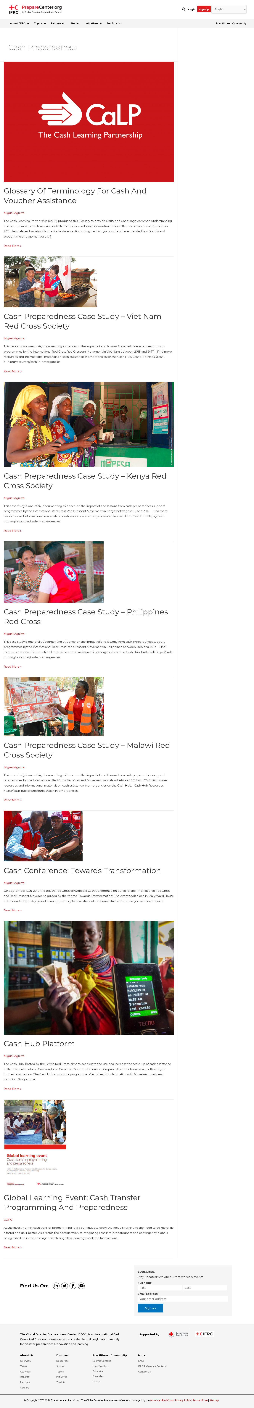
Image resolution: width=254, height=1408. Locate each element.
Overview (25, 1360)
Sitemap (214, 1400)
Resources (58, 23)
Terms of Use (200, 1400)
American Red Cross (162, 1400)
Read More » (13, 246)
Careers (24, 1387)
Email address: (148, 1294)
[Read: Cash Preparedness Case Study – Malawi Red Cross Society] (54, 706)
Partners (25, 1382)
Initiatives (92, 23)
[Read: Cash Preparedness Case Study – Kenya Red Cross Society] (89, 424)
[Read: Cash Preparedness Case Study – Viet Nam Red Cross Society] (50, 281)
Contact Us (144, 1371)
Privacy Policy (183, 1400)
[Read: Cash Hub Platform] (89, 977)
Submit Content (102, 1360)
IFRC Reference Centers (152, 1366)
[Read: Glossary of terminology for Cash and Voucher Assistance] (89, 121)
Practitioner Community (231, 23)
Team (23, 1366)
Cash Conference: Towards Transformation (82, 870)
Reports (24, 1376)
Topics (38, 23)
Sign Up (204, 9)
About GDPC (17, 23)
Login (191, 9)
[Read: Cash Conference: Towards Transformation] (43, 836)
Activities (25, 1371)
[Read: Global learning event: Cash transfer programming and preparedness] (35, 1144)
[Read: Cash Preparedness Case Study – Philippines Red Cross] (54, 572)
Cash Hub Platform (39, 1043)
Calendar (98, 1376)
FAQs (141, 1360)
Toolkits (112, 23)
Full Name (145, 1282)
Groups (97, 1381)
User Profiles (100, 1366)
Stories (75, 23)
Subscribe (98, 1371)
